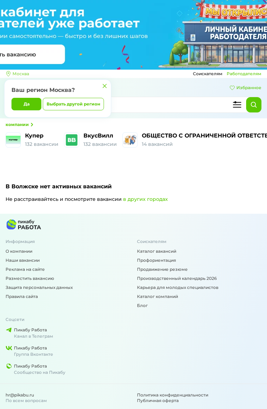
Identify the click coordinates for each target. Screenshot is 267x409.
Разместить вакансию (30, 278)
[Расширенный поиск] (237, 105)
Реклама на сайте (25, 269)
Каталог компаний (157, 296)
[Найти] (253, 104)
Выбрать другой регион (73, 104)
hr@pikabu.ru (20, 395)
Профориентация (156, 260)
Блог (142, 305)
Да (27, 104)
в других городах (145, 199)
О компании (19, 251)
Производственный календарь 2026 (177, 278)
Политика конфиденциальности (172, 395)
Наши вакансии (23, 260)
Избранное (248, 87)
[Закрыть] (104, 85)
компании (17, 124)
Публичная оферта (158, 400)
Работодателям (244, 73)
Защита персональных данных (39, 287)
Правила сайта (22, 296)
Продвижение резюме (162, 269)
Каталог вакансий (156, 251)
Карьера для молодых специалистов (177, 287)
